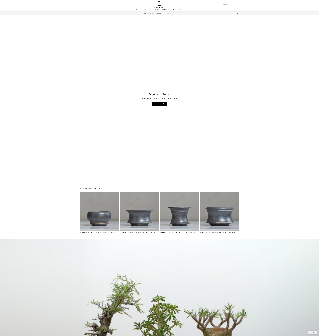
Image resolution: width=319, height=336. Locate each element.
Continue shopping (159, 104)
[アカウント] (234, 4)
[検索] (230, 4)
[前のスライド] (80, 13)
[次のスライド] (237, 13)
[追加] (116, 228)
